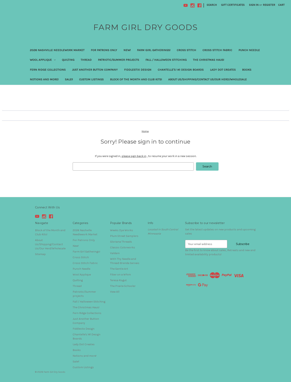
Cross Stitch (186, 50)
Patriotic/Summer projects (118, 59)
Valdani (115, 253)
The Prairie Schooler (123, 286)
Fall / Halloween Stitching (166, 59)
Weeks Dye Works (121, 230)
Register (269, 5)
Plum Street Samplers (124, 236)
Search (212, 5)
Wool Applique (41, 59)
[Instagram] (192, 5)
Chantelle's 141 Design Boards (181, 69)
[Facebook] (199, 5)
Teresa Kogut (118, 280)
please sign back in (134, 156)
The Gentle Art (119, 268)
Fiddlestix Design (137, 69)
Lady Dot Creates (223, 69)
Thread (86, 59)
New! (127, 50)
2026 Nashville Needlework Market (57, 50)
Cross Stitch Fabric (217, 50)
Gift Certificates (233, 5)
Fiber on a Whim (120, 274)
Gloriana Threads (121, 241)
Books (246, 69)
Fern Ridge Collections (48, 69)
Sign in (254, 5)
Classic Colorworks (122, 247)
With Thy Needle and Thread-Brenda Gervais (124, 261)
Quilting (68, 59)
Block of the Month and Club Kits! (136, 79)
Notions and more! (44, 79)
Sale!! (69, 79)
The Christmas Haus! (208, 59)
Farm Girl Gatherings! (153, 50)
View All (114, 291)
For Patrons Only (104, 50)
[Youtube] (186, 5)
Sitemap (40, 254)
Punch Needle (249, 50)
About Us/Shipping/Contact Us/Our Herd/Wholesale (207, 79)
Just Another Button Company (95, 69)
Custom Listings (91, 79)
